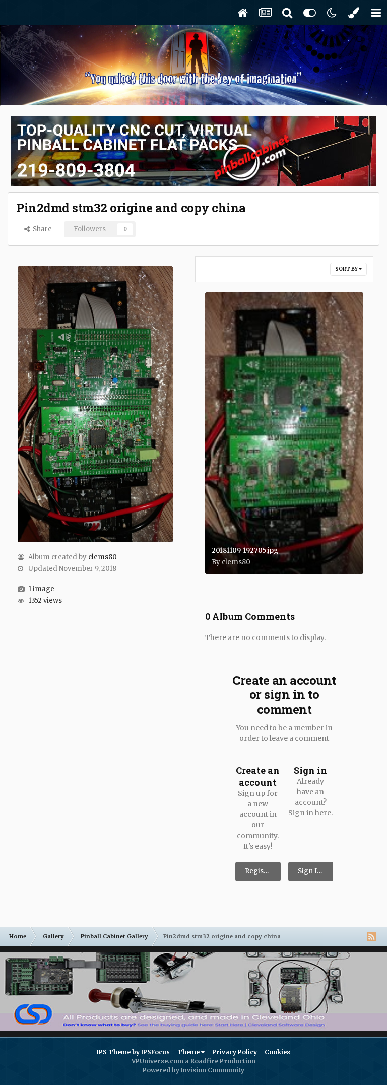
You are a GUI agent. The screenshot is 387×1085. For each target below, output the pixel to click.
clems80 (102, 557)
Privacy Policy (234, 1052)
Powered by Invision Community (193, 1070)
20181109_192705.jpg (245, 550)
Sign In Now (316, 871)
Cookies (277, 1052)
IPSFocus (155, 1052)
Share (41, 229)
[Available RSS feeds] (371, 936)
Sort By (347, 269)
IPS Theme (114, 1052)
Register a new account (263, 871)
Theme (189, 1052)
